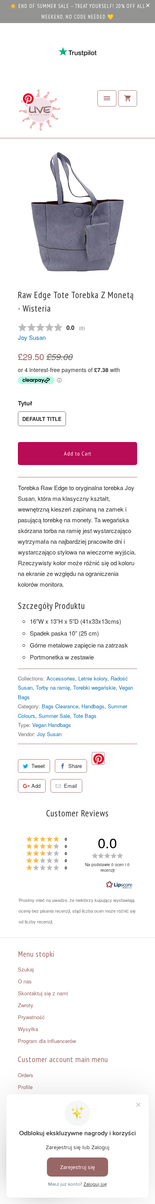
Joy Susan (32, 337)
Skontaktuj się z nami (43, 993)
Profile (25, 1087)
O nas (25, 981)
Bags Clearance (60, 706)
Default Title (42, 419)
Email (70, 785)
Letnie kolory (92, 678)
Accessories (60, 678)
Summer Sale (54, 715)
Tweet (38, 766)
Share (75, 766)
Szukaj (26, 969)
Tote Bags (85, 715)
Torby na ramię (53, 687)
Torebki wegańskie (94, 687)
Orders (25, 1075)
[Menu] (106, 98)
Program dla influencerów (47, 1041)
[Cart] (127, 98)
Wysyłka (28, 1029)
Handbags (93, 706)
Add (36, 785)
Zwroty (25, 1005)
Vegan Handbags (51, 725)
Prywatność (31, 1017)
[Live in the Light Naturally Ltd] (40, 112)
